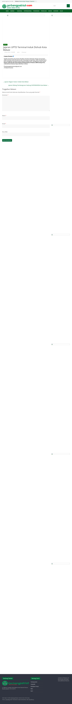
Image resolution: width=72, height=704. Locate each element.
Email (4, 123)
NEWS (7, 11)
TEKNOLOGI (44, 11)
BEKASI (5, 44)
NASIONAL (19, 11)
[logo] (15, 681)
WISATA (50, 11)
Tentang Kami (34, 682)
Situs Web (4, 132)
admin (18, 52)
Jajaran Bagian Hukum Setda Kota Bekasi (16, 82)
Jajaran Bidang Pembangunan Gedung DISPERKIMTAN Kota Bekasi (28, 85)
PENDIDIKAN (36, 11)
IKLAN (61, 11)
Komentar (5, 95)
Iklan (32, 688)
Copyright (33, 684)
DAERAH (12, 11)
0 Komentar (23, 52)
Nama (4, 115)
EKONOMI (56, 11)
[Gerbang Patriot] (3, 11)
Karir (32, 691)
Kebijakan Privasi (35, 686)
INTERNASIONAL (28, 11)
